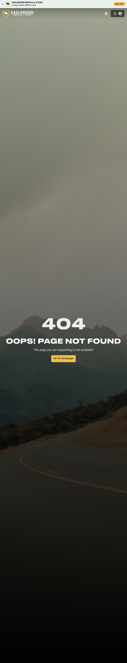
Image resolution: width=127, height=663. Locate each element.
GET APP (119, 4)
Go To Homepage (63, 358)
